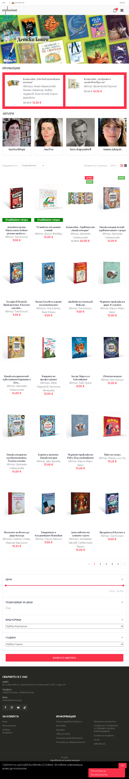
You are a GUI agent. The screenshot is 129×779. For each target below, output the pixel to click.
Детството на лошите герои (80, 534)
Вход (4, 721)
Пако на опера (112, 454)
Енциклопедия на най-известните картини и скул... (17, 379)
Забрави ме (99, 743)
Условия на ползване (104, 735)
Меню (122, 3)
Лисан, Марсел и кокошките (80, 378)
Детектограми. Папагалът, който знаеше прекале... (17, 230)
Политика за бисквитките (69, 738)
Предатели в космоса (112, 532)
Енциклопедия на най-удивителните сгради (112, 228)
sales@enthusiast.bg (12, 700)
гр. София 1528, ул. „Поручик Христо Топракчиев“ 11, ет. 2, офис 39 (33, 684)
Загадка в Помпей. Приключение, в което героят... (16, 305)
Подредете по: (10, 165)
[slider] (6, 585)
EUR (3, 3)
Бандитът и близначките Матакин (48, 534)
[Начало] (6, 39)
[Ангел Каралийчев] (80, 136)
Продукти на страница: (96, 165)
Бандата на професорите (48, 378)
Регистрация (9, 725)
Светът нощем (112, 376)
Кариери (60, 729)
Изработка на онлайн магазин (65, 760)
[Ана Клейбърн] (17, 136)
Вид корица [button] (13, 619)
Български (19, 3)
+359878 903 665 (26, 692)
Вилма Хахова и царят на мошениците (49, 303)
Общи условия (63, 733)
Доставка (61, 725)
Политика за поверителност (70, 742)
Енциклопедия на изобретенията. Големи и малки (17, 458)
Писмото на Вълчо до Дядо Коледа (16, 534)
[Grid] (122, 165)
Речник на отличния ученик (48, 228)
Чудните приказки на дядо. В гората (112, 303)
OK (122, 765)
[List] (125, 165)
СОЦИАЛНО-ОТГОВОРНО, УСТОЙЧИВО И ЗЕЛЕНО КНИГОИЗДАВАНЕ (106, 728)
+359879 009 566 (10, 692)
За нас (97, 739)
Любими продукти (7, 731)
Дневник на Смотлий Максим (80, 303)
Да (9, 608)
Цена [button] (9, 579)
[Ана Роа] (48, 136)
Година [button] (11, 637)
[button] (116, 10)
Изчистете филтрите (64, 657)
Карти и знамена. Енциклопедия (48, 456)
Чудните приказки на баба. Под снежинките (80, 456)
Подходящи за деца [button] (19, 602)
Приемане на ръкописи (105, 721)
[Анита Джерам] (112, 136)
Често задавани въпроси (69, 721)
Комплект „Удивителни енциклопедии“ (80, 228)
